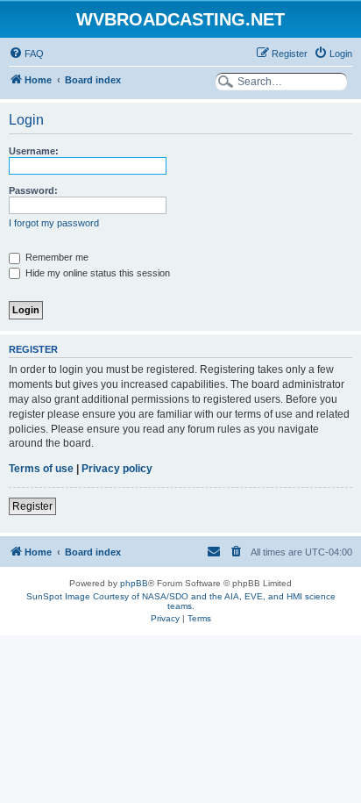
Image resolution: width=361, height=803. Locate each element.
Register (32, 506)
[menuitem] (26, 53)
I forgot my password (54, 223)
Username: (34, 151)
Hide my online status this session (96, 273)
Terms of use (41, 468)
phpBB (134, 583)
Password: (33, 190)
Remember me (55, 257)
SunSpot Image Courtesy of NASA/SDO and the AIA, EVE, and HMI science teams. (181, 601)
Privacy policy (116, 468)
